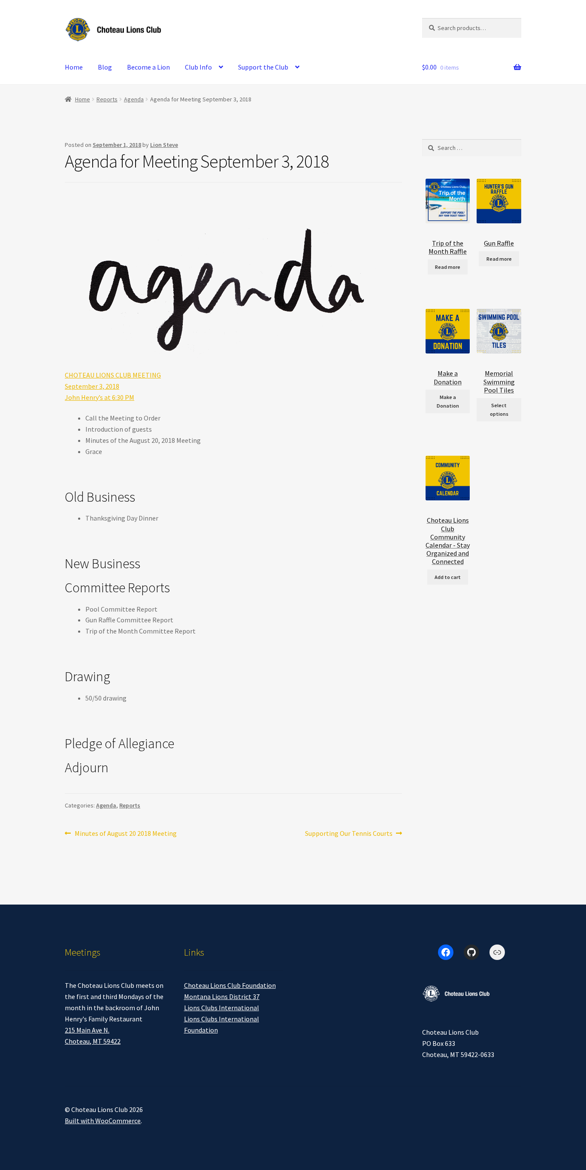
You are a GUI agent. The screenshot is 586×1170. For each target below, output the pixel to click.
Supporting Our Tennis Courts (349, 834)
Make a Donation (448, 401)
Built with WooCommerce (103, 1120)
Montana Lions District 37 (222, 996)
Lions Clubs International (221, 1007)
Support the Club (263, 67)
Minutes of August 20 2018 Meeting (125, 834)
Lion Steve (164, 145)
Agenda (134, 99)
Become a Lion (148, 67)
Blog (105, 67)
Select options (499, 409)
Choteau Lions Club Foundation (230, 985)
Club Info (198, 67)
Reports (107, 99)
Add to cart (448, 577)
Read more (447, 267)
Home (74, 67)
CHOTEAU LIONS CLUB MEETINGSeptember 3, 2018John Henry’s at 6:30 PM (113, 386)
